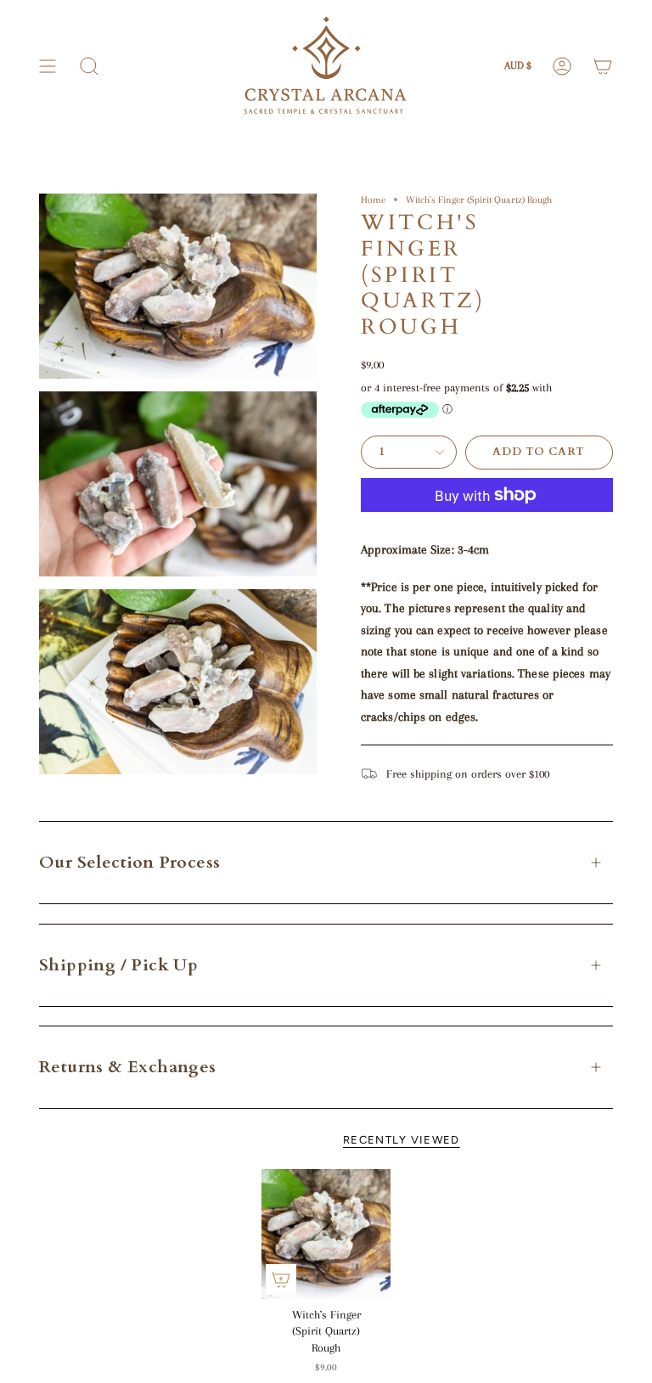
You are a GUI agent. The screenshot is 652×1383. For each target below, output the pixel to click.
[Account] (562, 66)
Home (373, 199)
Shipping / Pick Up (118, 964)
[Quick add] (281, 1279)
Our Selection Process (129, 862)
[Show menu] (47, 66)
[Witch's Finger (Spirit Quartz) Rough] (326, 1234)
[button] (89, 66)
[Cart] (603, 66)
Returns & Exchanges (127, 1066)
